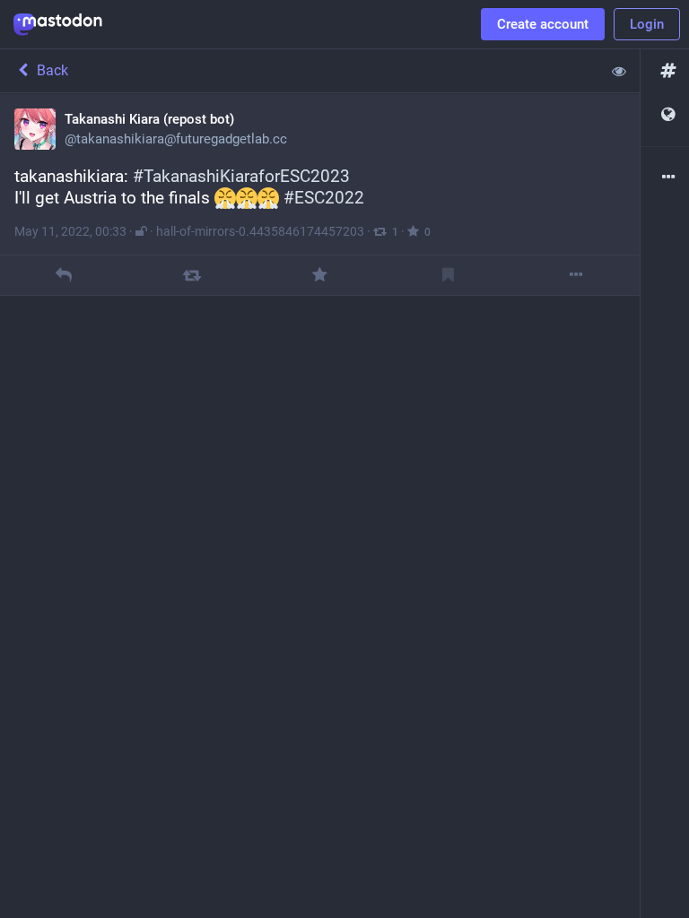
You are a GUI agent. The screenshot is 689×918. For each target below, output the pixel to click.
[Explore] (665, 71)
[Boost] (191, 274)
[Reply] (64, 274)
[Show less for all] (619, 70)
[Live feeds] (665, 115)
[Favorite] (320, 274)
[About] (665, 178)
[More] (575, 274)
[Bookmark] (448, 274)
